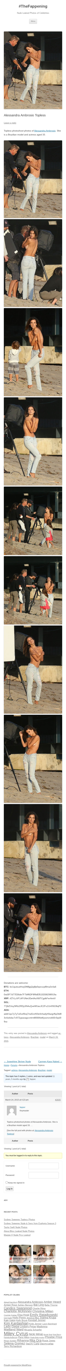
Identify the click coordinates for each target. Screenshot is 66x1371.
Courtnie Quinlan (10, 1315)
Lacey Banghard (49, 1324)
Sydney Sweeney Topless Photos (19, 1219)
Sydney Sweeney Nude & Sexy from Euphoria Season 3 (30, 1223)
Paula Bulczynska (37, 1337)
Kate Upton (10, 1320)
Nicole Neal (47, 1334)
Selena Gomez (14, 1343)
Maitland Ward (14, 1329)
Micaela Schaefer (33, 1330)
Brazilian (35, 1037)
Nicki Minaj (36, 1334)
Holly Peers (19, 1317)
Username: (10, 1166)
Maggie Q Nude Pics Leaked (17, 1235)
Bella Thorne (51, 1305)
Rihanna (23, 1340)
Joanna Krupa (48, 1317)
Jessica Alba (32, 1318)
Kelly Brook (22, 1320)
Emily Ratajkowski (44, 1314)
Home (6, 1065)
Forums (14, 1065)
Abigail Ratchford (10, 1302)
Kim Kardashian (16, 1323)
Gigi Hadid (8, 1318)
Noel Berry (57, 1334)
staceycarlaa (46, 1343)
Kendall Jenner (36, 1320)
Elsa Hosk (23, 1315)
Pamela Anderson (10, 1337)
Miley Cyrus (16, 1333)
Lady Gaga (11, 1326)
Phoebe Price (53, 1337)
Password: (10, 1175)
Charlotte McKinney (18, 1311)
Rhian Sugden (10, 1341)
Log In (9, 1189)
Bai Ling (38, 1304)
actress (14, 1070)
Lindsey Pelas (28, 1326)
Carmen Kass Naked (50, 1061)
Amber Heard (52, 1302)
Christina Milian (42, 1311)
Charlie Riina (39, 1308)
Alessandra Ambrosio (45, 130)
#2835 (58, 1100)
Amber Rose (10, 1305)
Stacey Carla (32, 1343)
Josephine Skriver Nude (17, 1061)
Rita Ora (35, 1340)
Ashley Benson (25, 1305)
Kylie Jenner (35, 1324)
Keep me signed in (16, 1183)
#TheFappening (33, 6)
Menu (33, 21)
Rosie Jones (48, 1340)
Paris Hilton (24, 1337)
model (42, 1037)
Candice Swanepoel (18, 1308)
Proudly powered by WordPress (17, 1365)
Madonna (42, 1326)
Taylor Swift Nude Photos (15, 1227)
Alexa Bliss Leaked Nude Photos (19, 1231)
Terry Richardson (13, 1346)
